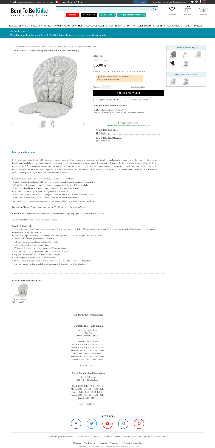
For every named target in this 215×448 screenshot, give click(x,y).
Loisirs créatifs (146, 26)
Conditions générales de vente (60, 436)
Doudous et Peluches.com (84, 443)
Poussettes (36, 26)
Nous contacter (82, 436)
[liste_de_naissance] (188, 11)
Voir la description (138, 87)
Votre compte (140, 2)
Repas (67, 26)
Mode (81, 26)
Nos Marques (89, 15)
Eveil (111, 26)
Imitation (131, 26)
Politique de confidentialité (156, 436)
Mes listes (188, 15)
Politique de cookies (132, 436)
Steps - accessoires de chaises (82, 46)
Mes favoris (172, 15)
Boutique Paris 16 (107, 15)
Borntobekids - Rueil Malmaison (109, 138)
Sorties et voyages (52, 26)
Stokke (98, 55)
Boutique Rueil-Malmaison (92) (131, 15)
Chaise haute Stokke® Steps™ (112, 110)
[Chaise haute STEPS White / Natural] (185, 54)
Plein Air (188, 26)
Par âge (13, 26)
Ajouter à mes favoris (109, 100)
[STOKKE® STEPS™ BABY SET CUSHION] (198, 54)
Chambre (23, 26)
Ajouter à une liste (139, 100)
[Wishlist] (172, 11)
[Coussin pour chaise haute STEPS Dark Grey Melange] (173, 54)
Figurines (160, 26)
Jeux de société (174, 26)
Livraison (96, 436)
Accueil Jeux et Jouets (21, 46)
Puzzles (198, 26)
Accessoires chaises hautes (53, 46)
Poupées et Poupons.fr (109, 443)
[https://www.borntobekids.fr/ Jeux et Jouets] (31, 10)
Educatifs (120, 26)
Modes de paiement (112, 436)
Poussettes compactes (132, 443)
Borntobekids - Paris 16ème (107, 130)
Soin (74, 26)
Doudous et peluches (96, 26)
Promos (72, 15)
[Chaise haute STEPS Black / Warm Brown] (173, 64)
